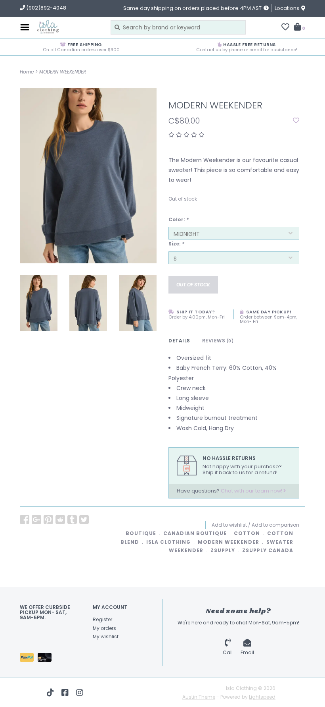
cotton (247, 533)
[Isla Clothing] (68, 27)
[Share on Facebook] (24, 519)
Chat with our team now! (252, 490)
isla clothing (168, 542)
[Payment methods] (29, 658)
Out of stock (193, 284)
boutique (141, 533)
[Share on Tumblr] (72, 519)
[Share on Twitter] (84, 519)
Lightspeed (262, 696)
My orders (104, 628)
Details (179, 340)
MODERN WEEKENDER (62, 71)
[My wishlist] (285, 28)
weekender (186, 550)
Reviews (218, 340)
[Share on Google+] (36, 519)
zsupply (222, 550)
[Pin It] (48, 519)
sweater (279, 542)
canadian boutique (195, 533)
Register (102, 619)
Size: (176, 243)
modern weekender (228, 542)
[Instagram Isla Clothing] (79, 693)
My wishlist (106, 636)
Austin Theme (198, 696)
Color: (178, 219)
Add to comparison (275, 525)
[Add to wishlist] (296, 121)
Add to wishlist (229, 525)
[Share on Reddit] (60, 519)
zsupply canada (267, 550)
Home (27, 71)
